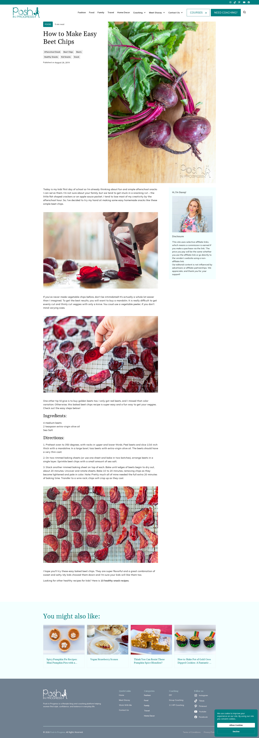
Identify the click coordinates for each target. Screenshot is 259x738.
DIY (170, 695)
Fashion (82, 12)
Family (101, 12)
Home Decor (123, 12)
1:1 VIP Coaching (176, 705)
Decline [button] (236, 731)
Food (91, 12)
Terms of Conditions (192, 732)
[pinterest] (239, 2)
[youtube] (244, 2)
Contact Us (124, 710)
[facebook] (249, 2)
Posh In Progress (57, 732)
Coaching (138, 12)
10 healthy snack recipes (115, 580)
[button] (139, 12)
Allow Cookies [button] (236, 725)
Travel (111, 12)
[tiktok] (235, 2)
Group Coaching (176, 700)
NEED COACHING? (225, 12)
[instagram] (230, 2)
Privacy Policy (210, 732)
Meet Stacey (124, 700)
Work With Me (125, 705)
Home (121, 695)
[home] (26, 12)
